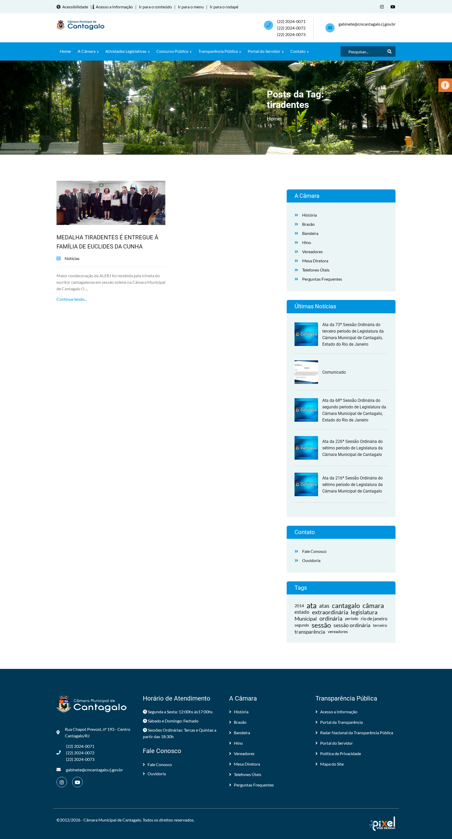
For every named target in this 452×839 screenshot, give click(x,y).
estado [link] (302, 612)
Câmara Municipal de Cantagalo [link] (112, 819)
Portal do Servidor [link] (264, 51)
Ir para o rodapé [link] (224, 6)
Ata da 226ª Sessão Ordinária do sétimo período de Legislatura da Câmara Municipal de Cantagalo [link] (352, 448)
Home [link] (65, 51)
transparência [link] (310, 632)
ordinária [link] (330, 618)
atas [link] (324, 605)
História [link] (309, 214)
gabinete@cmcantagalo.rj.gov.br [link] (367, 23)
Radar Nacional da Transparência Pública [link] (356, 732)
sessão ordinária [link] (352, 625)
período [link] (351, 618)
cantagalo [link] (346, 605)
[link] (445, 85)
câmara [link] (373, 605)
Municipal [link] (306, 618)
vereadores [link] (338, 631)
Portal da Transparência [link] (341, 722)
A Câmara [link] (87, 51)
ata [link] (312, 605)
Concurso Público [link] (172, 51)
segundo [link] (302, 625)
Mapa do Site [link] (332, 763)
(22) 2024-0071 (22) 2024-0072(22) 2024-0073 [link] (291, 28)
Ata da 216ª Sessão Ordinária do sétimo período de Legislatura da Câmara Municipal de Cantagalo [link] (352, 485)
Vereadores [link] (312, 251)
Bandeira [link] (310, 233)
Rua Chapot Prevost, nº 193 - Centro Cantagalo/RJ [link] (97, 732)
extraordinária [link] (330, 612)
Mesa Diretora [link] (315, 260)
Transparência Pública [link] (218, 51)
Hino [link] (306, 242)
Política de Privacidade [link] (340, 753)
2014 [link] (299, 605)
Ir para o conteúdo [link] (155, 6)
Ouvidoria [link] (311, 560)
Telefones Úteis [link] (316, 269)
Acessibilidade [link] (75, 6)
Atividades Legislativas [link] (126, 51)
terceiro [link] (380, 625)
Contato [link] (298, 51)
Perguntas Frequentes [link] (322, 278)
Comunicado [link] (334, 372)
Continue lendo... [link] (71, 299)
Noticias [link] (72, 258)
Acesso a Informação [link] (114, 6)
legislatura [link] (364, 612)
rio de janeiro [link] (374, 618)
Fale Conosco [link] (314, 551)
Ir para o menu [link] (190, 6)
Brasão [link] (308, 224)
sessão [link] (321, 625)
